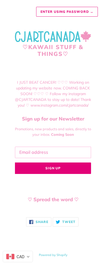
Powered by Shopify (53, 255)
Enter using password (66, 12)
